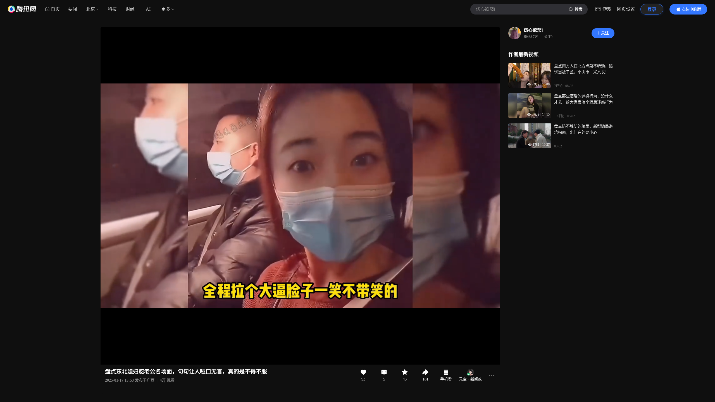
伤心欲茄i (533, 30)
